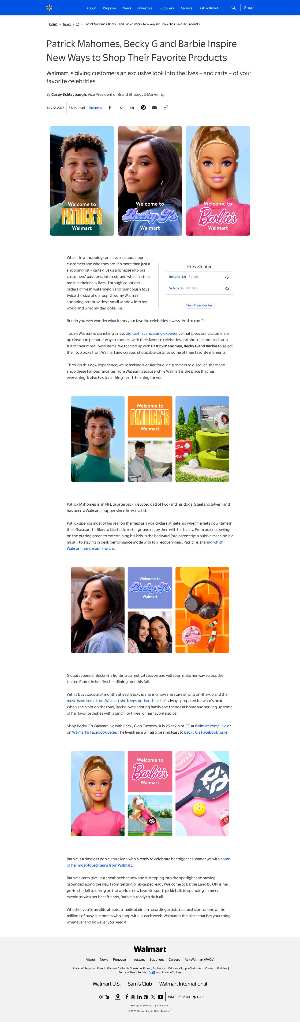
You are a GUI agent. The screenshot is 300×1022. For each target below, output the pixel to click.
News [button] (127, 8)
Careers (186, 8)
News (67, 24)
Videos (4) (176, 288)
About (90, 959)
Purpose (119, 959)
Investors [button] (145, 8)
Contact (210, 968)
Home (53, 24)
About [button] (91, 8)
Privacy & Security (84, 968)
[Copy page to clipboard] (166, 107)
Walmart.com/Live (210, 725)
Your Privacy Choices (168, 972)
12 (77, 24)
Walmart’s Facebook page (94, 732)
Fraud (101, 968)
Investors (138, 959)
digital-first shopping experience (154, 333)
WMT (172, 996)
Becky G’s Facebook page (205, 732)
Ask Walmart (208, 8)
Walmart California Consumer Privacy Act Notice (136, 968)
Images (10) (177, 276)
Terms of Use (127, 972)
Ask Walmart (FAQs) (199, 959)
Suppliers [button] (167, 8)
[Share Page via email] (154, 107)
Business (95, 107)
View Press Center (199, 305)
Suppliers (157, 959)
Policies (222, 968)
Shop (249, 7)
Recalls (142, 972)
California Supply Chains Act (185, 968)
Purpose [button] (109, 8)
